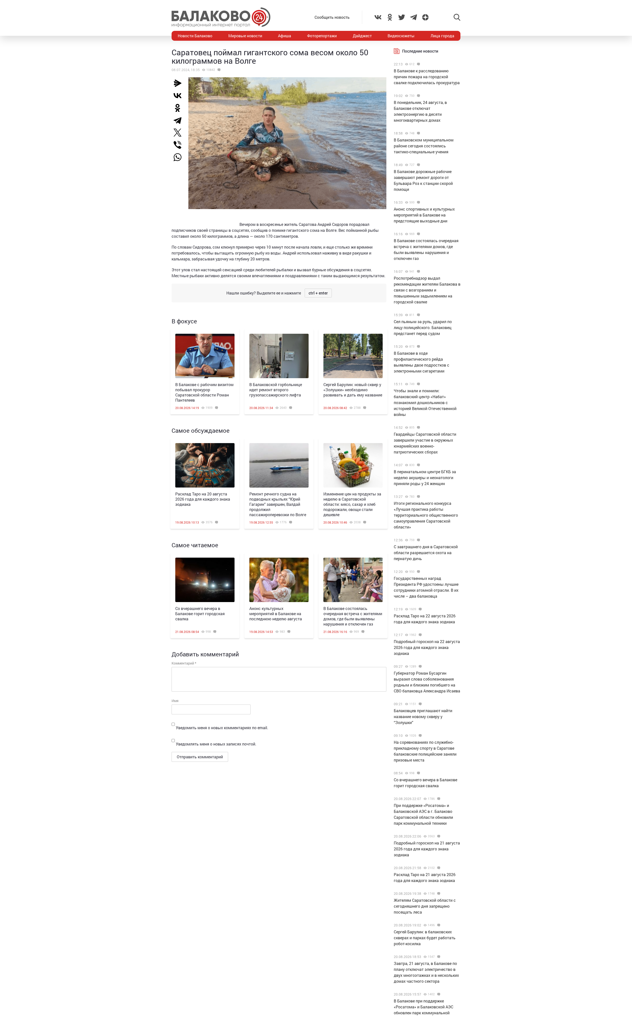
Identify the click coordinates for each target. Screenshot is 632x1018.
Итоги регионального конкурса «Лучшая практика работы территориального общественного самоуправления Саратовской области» (426, 515)
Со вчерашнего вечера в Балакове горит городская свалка (200, 613)
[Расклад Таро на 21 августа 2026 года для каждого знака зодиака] (438, 867)
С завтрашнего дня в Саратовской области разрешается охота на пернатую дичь (426, 552)
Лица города (442, 35)
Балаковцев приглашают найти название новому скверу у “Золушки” (423, 716)
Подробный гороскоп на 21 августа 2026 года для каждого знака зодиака (427, 848)
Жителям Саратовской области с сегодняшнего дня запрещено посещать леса (425, 906)
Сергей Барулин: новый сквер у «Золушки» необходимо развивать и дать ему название (352, 389)
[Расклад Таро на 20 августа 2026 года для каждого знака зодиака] (205, 465)
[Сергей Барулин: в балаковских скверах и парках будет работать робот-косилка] (438, 925)
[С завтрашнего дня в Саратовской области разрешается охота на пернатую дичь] (418, 540)
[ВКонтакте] (179, 95)
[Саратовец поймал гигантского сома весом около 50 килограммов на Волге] (218, 69)
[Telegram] (179, 120)
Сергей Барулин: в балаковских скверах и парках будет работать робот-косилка (424, 937)
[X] (179, 132)
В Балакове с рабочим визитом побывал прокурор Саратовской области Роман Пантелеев (204, 392)
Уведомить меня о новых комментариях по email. (222, 727)
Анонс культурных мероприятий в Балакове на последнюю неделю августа (275, 613)
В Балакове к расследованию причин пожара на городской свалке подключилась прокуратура (427, 76)
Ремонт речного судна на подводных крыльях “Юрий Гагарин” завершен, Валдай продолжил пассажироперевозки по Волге (277, 504)
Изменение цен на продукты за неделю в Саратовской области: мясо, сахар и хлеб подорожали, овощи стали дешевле (352, 504)
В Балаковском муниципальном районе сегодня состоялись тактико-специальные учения (424, 145)
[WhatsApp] (180, 157)
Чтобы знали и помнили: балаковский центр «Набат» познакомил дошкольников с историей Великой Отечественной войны (425, 402)
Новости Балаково (195, 35)
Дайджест (362, 35)
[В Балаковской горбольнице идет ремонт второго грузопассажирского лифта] (279, 356)
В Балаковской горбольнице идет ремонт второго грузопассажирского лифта (275, 389)
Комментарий (184, 663)
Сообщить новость (332, 17)
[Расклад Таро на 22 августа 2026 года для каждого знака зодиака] (419, 609)
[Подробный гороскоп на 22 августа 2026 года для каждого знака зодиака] (419, 634)
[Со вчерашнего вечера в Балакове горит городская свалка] (205, 580)
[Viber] (179, 145)
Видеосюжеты (401, 35)
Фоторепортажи (322, 35)
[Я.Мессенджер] (179, 83)
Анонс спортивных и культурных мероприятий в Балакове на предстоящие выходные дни (424, 214)
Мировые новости (245, 35)
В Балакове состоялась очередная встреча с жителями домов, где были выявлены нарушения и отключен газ (352, 616)
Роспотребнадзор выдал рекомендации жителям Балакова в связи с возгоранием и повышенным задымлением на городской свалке (427, 289)
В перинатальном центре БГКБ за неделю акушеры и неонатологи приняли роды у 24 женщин (425, 477)
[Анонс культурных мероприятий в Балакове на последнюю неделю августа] (279, 580)
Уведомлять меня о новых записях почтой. (216, 743)
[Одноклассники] (179, 108)
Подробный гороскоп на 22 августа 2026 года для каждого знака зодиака (427, 647)
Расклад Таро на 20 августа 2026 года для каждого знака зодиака (202, 499)
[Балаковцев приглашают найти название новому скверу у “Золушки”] (419, 704)
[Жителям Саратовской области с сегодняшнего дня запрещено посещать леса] (438, 893)
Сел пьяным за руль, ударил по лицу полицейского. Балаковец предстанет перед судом (423, 327)
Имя (175, 700)
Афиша (284, 35)
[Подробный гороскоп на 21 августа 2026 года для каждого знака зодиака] (438, 836)
